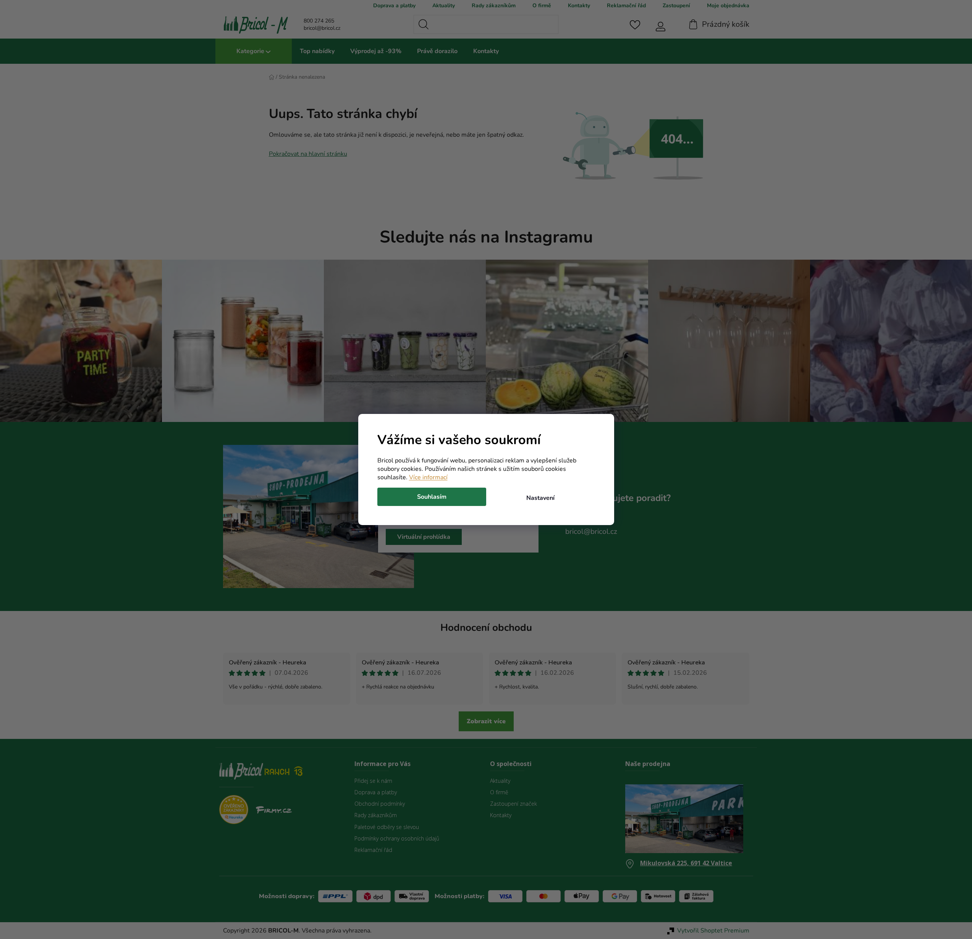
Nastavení (540, 498)
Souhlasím (431, 497)
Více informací (428, 477)
